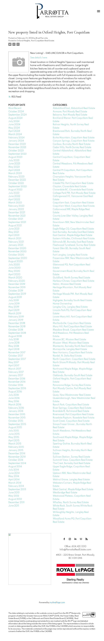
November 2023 (17, 147)
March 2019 (14, 313)
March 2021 (14, 238)
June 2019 (14, 304)
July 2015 (13, 431)
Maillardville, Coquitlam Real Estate (72, 323)
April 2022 (14, 199)
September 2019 (17, 294)
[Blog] (86, 539)
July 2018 (13, 339)
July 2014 (13, 470)
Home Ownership (62, 304)
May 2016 (13, 401)
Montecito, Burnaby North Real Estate (73, 346)
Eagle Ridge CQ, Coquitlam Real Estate (73, 229)
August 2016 (15, 392)
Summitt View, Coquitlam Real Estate (73, 460)
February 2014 (16, 486)
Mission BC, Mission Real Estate (69, 339)
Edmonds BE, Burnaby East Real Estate (73, 242)
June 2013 (14, 492)
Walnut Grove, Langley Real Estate (71, 479)
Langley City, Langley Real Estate (70, 307)
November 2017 (16, 352)
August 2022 (15, 190)
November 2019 (16, 287)
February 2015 (16, 447)
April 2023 (14, 170)
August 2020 (15, 261)
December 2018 (16, 323)
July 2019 (13, 300)
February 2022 (16, 206)
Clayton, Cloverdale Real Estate (69, 186)
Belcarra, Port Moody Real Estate (70, 115)
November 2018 (16, 326)
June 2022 (14, 196)
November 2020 (17, 251)
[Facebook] (64, 539)
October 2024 (16, 111)
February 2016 (16, 408)
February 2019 (16, 317)
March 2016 (14, 405)
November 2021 (16, 216)
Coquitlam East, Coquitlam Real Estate (73, 203)
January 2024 (16, 141)
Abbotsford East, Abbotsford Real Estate (74, 108)
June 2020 (14, 268)
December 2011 (16, 502)
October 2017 (15, 356)
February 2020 (16, 281)
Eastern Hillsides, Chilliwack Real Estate (74, 238)
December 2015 (16, 414)
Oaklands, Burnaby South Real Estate (72, 375)
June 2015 (14, 434)
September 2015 (17, 424)
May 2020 (14, 271)
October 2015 (15, 421)
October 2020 (16, 255)
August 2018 (15, 336)
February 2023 (16, 177)
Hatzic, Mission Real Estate (67, 284)
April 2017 (13, 365)
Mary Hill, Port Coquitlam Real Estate (72, 326)
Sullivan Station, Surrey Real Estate (71, 457)
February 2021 (16, 242)
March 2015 (14, 444)
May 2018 (13, 346)
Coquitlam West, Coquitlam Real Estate (74, 206)
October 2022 (16, 183)
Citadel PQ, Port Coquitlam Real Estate (73, 183)
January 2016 (15, 411)
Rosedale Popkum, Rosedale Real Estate (73, 418)
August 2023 (15, 157)
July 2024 (13, 121)
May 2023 (14, 167)
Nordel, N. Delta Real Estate (67, 356)
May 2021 (13, 232)
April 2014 (13, 479)
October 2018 (15, 330)
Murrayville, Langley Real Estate (70, 349)
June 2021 (14, 229)
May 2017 (13, 362)
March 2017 (14, 369)
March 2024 (15, 134)
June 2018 (13, 343)
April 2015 (13, 440)
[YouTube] (81, 539)
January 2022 (16, 209)
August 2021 (15, 225)
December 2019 (16, 284)
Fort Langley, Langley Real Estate (70, 255)
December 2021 (16, 212)
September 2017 (17, 359)
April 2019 (13, 310)
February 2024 (16, 138)
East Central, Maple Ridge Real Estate (72, 235)
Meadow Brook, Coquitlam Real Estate (73, 330)
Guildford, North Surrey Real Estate (71, 278)
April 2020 (14, 274)
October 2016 (15, 385)
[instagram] (70, 539)
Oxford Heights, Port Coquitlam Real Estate (35, 41)
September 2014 (17, 463)
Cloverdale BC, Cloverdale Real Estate (73, 190)
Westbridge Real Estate (65, 492)
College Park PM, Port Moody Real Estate (74, 193)
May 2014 (13, 476)
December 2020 (17, 248)
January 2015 (15, 450)
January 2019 (15, 320)
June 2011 (13, 506)
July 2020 (14, 265)
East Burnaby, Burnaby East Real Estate (73, 232)
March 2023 (15, 173)
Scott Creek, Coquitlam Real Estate (71, 421)
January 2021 (15, 245)
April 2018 (13, 349)
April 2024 (14, 131)
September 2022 (17, 186)
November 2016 (16, 382)
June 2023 (14, 164)
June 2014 (14, 473)
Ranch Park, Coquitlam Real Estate (71, 405)
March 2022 (15, 203)
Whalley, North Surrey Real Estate (71, 502)
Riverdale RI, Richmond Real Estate (71, 411)
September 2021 (17, 222)
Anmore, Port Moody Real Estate (70, 111)
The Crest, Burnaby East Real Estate (71, 463)
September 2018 (17, 333)
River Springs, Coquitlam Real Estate (72, 408)
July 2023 (13, 160)
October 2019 (15, 291)
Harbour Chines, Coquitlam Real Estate (73, 281)
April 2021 (13, 235)
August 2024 (15, 118)
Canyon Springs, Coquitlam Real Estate (73, 141)
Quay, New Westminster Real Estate (72, 395)
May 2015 (13, 437)
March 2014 (14, 483)
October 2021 (15, 219)
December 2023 (17, 144)
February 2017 (16, 372)
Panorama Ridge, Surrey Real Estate (72, 385)
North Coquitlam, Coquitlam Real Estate (74, 359)
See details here (38, 58)
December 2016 (16, 379)
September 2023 (17, 154)
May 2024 (14, 128)
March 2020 (15, 278)
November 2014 (16, 457)
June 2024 (14, 124)
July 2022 (13, 193)
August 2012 (15, 499)
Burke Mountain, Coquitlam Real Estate (73, 138)
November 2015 (16, 418)
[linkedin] (75, 539)
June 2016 (14, 398)
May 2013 (13, 496)
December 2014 (16, 453)
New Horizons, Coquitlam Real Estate (72, 352)
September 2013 (17, 489)
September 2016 (17, 388)
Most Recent (14, 108)
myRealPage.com (57, 602)
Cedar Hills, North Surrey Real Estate (72, 147)
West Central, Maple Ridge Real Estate (73, 489)
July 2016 (13, 395)
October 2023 (16, 151)
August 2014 (15, 467)
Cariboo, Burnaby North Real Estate (71, 144)
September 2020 (17, 258)
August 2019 (15, 297)
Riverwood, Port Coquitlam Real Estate (73, 414)
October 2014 (15, 460)
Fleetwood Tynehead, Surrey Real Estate (74, 245)
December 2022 (17, 180)
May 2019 (13, 307)
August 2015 (15, 427)
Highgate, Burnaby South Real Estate (72, 300)
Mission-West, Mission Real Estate (71, 343)
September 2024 (17, 115)
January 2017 (15, 375)
